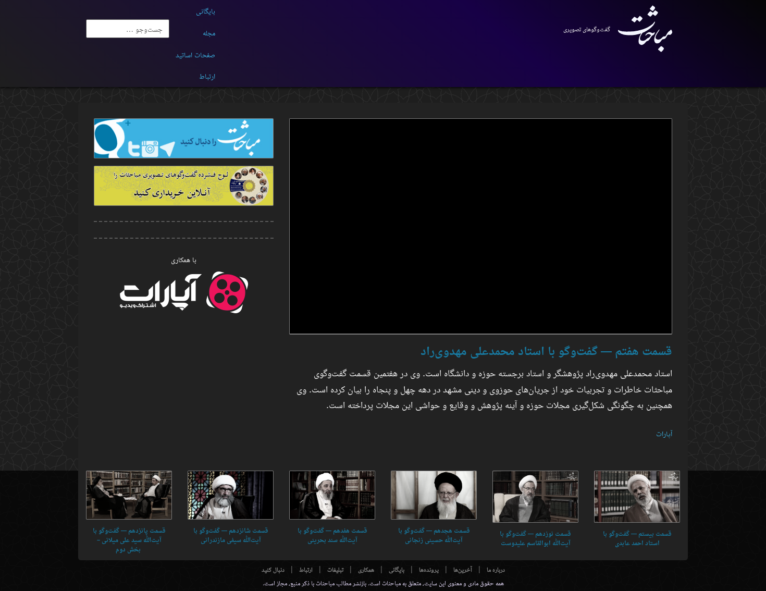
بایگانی (205, 10)
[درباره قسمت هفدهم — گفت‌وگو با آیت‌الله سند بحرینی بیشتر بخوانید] (332, 495)
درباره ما (496, 569)
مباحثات (391, 582)
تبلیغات (335, 569)
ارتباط (207, 75)
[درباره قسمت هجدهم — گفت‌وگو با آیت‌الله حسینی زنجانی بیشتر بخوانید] (434, 495)
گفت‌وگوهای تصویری (586, 28)
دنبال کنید (273, 569)
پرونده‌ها (429, 569)
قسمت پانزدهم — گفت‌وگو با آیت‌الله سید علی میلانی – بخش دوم (129, 540)
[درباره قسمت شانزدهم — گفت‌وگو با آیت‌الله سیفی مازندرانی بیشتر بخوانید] (231, 495)
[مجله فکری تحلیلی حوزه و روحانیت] (641, 28)
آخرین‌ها (462, 569)
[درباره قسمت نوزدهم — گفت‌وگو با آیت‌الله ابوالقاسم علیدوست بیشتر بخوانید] (535, 497)
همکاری (366, 569)
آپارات (664, 433)
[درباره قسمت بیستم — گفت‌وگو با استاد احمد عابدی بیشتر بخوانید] (637, 497)
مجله (209, 32)
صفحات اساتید (195, 54)
